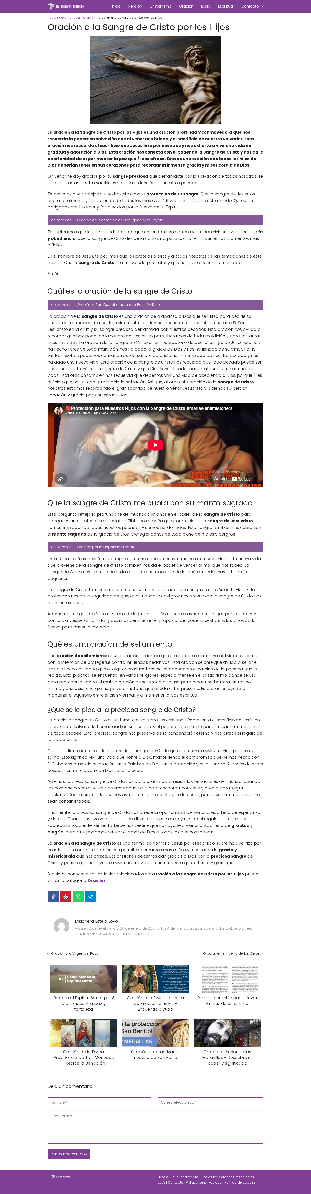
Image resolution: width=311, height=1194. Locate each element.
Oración (186, 6)
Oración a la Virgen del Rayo (75, 953)
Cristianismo (160, 6)
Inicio (116, 6)
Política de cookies (239, 1182)
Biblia (205, 6)
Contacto (250, 6)
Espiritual (226, 6)
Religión (135, 6)
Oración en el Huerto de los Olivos (231, 953)
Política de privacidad (204, 1182)
